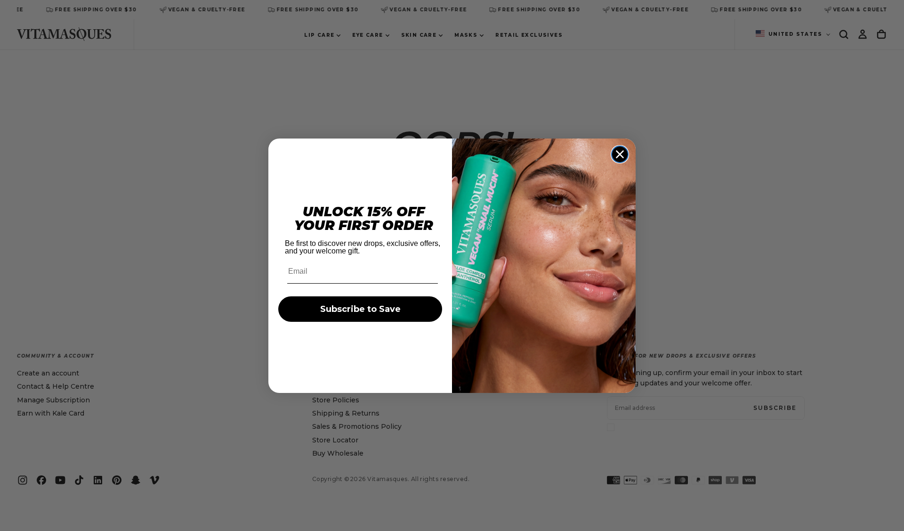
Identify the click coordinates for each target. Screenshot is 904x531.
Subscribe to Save (360, 309)
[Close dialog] (620, 154)
